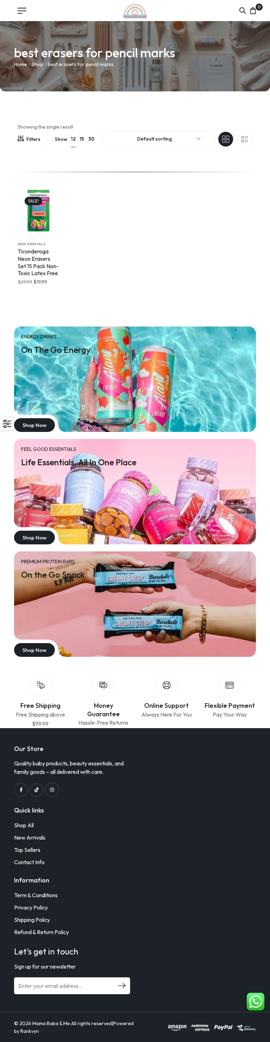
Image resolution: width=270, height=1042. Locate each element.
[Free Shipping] (40, 685)
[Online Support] (167, 685)
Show (61, 139)
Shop (37, 64)
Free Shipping (40, 705)
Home (20, 64)
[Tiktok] (36, 790)
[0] (253, 10)
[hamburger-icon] (22, 11)
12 (73, 139)
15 (82, 139)
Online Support (166, 705)
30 (91, 139)
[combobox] (158, 139)
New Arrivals (31, 243)
